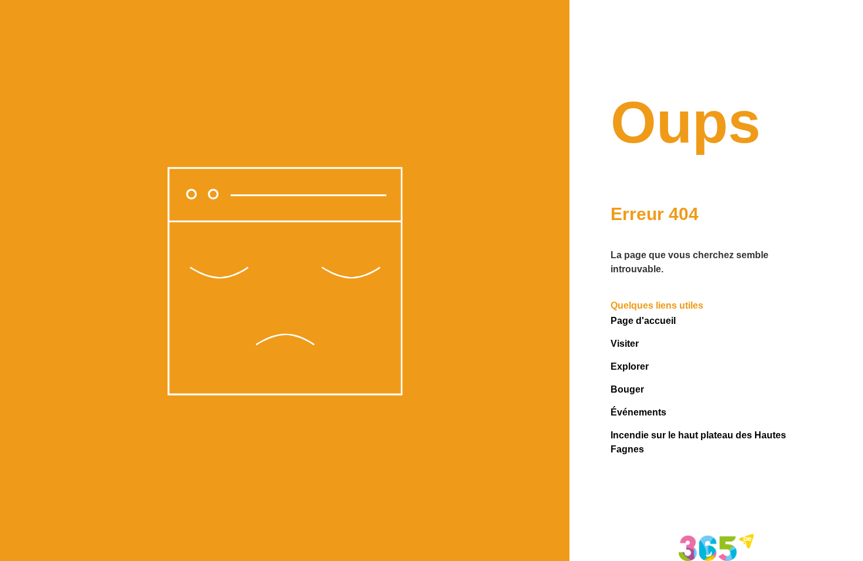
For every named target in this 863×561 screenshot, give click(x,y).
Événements (638, 412)
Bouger (627, 389)
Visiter (625, 344)
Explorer (630, 366)
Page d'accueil (643, 321)
